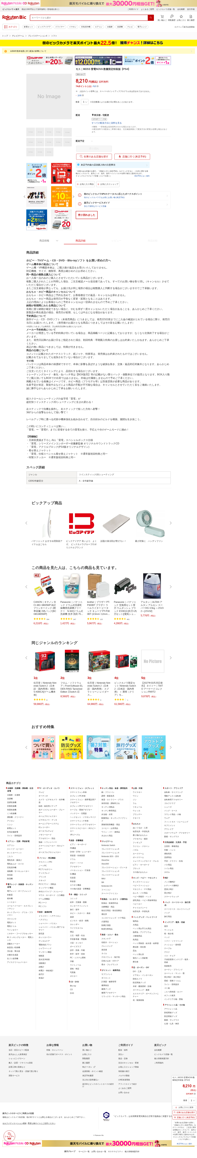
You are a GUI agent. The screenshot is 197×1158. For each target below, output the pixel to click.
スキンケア (106, 939)
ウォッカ (136, 811)
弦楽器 (73, 878)
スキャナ (42, 880)
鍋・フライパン (107, 792)
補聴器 (41, 956)
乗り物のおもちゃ (140, 835)
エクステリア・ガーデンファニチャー (146, 995)
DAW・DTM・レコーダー (80, 852)
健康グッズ (106, 989)
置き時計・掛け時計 (172, 977)
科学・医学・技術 (77, 954)
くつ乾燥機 (11, 813)
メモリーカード (45, 835)
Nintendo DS (106, 886)
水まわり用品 (107, 836)
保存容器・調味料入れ (110, 803)
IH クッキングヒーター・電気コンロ (20, 938)
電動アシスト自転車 (172, 796)
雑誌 (72, 932)
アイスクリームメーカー (17, 962)
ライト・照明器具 (14, 836)
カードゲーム (138, 854)
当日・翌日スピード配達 (19, 1050)
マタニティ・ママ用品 (142, 889)
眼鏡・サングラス (171, 837)
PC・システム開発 (78, 958)
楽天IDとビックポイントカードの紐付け (98, 1085)
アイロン (10, 821)
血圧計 (41, 974)
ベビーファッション (141, 885)
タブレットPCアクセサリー (81, 806)
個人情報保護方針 (161, 1058)
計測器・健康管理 (108, 982)
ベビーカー (137, 904)
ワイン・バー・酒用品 (110, 832)
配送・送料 (123, 1050)
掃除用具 (168, 854)
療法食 (135, 962)
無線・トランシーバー (48, 842)
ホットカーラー (45, 937)
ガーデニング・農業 (141, 990)
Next (173, 60)
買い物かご (87, 1050)
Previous (23, 60)
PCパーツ (43, 903)
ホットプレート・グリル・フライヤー (20, 913)
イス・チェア (169, 956)
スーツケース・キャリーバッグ (177, 909)
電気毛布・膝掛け (14, 860)
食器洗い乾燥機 (13, 947)
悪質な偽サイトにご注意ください (41, 1123)
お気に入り (87, 1054)
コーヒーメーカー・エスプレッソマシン (20, 907)
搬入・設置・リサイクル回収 (21, 1063)
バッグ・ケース (170, 811)
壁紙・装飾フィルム (172, 981)
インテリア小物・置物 (173, 999)
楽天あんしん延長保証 (18, 1054)
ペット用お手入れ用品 (142, 928)
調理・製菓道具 (107, 796)
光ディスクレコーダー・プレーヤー (51, 811)
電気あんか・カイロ (15, 864)
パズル (135, 850)
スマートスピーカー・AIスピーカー (51, 847)
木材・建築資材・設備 (142, 986)
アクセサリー (75, 867)
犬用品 (135, 925)
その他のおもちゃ (140, 872)
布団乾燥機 (11, 810)
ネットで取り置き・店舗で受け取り (23, 1071)
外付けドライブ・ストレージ (51, 891)
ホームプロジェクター (48, 816)
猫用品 (135, 921)
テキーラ (136, 818)
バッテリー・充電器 (78, 813)
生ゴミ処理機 (12, 958)
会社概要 (181, 9)
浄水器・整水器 (13, 951)
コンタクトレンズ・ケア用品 (113, 918)
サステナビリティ (115, 1151)
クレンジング (107, 946)
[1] (84, 102)
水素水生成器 (12, 955)
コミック (73, 898)
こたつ (10, 856)
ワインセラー (12, 930)
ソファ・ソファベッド (173, 941)
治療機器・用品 (107, 907)
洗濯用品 (168, 857)
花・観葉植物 (138, 1000)
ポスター (73, 976)
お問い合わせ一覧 (98, 1151)
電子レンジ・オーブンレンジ (19, 891)
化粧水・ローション (109, 942)
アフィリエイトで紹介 (127, 1084)
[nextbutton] (170, 523)
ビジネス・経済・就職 (79, 921)
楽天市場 (191, 9)
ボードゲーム (138, 857)
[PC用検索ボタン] (151, 18)
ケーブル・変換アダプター (81, 810)
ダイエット (106, 978)
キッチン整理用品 (108, 811)
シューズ (168, 807)
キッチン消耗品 (107, 807)
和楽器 (73, 881)
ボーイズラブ (75, 946)
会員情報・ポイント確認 (92, 1071)
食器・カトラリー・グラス (112, 800)
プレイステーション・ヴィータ (114, 867)
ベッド (167, 937)
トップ (5, 36)
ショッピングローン (17, 1058)
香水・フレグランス (109, 964)
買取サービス (14, 1076)
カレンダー (74, 924)
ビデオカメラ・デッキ (48, 820)
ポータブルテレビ (46, 831)
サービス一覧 (84, 1151)
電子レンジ (142, 27)
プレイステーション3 (110, 871)
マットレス (168, 930)
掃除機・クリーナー (15, 817)
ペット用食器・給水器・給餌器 (146, 943)
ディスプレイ (44, 873)
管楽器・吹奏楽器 (77, 855)
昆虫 (135, 951)
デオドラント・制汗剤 (110, 957)
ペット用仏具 (138, 954)
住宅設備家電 (12, 832)
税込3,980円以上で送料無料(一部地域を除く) (40, 9)
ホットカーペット (14, 853)
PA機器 (73, 848)
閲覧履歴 (86, 1058)
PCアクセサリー (45, 869)
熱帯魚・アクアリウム (142, 932)
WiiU (103, 879)
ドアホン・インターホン (143, 975)
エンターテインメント (79, 906)
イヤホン (72, 27)
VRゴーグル (75, 835)
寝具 (166, 926)
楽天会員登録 (189, 27)
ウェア (167, 818)
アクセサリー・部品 (47, 838)
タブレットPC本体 (78, 796)
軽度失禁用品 (107, 929)
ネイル (104, 953)
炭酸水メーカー (13, 944)
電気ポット (11, 922)
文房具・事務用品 (171, 846)
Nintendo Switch (108, 845)
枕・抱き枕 (168, 934)
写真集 (73, 972)
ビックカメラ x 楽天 (10, 9)
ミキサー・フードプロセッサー (20, 934)
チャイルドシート (140, 908)
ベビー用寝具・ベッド (142, 897)
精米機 (10, 898)
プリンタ (42, 877)
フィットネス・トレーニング (176, 822)
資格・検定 (74, 969)
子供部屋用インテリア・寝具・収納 (177, 960)
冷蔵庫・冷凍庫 (13, 795)
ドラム (73, 859)
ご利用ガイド (133, 9)
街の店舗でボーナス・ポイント (59, 1054)
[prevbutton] (27, 523)
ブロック (136, 868)
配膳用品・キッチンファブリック (114, 819)
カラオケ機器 (75, 885)
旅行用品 (168, 916)
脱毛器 (41, 934)
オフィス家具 (169, 995)
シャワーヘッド (45, 948)
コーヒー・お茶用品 (109, 828)
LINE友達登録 (124, 1080)
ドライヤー (59, 27)
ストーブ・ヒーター (15, 849)
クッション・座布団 (172, 945)
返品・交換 (123, 1058)
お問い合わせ (123, 1092)
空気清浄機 (85, 27)
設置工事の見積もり (17, 1067)
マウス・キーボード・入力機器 (51, 895)
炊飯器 (10, 895)
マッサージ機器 (45, 952)
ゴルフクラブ (169, 803)
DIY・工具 (137, 971)
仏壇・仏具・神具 (171, 1024)
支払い (121, 1054)
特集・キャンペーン (54, 1050)
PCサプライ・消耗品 (47, 884)
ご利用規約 (158, 1063)
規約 (148, 176)
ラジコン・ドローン (141, 846)
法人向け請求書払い (90, 1080)
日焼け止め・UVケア (110, 961)
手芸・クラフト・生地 (173, 861)
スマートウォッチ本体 (79, 821)
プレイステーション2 (110, 875)
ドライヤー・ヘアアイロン (50, 916)
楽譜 (72, 917)
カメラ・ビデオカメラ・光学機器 (51, 801)
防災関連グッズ (139, 983)
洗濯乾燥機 (11, 802)
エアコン (98, 27)
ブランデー (137, 814)
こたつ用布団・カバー (173, 992)
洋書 (72, 961)
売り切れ (94, 148)
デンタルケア (44, 941)
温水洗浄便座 (44, 959)
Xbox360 (105, 864)
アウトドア (168, 829)
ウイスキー (137, 792)
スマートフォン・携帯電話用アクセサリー (83, 801)
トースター (11, 902)
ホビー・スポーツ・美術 (80, 913)
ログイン (178, 27)
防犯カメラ (137, 979)
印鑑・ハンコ (169, 850)
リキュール (137, 807)
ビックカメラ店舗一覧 (165, 9)
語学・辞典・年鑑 (77, 950)
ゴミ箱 (167, 988)
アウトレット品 (170, 1009)
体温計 (41, 978)
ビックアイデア (44, 27)
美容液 (104, 950)
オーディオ (43, 796)
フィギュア (137, 843)
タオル (167, 872)
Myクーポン (87, 1067)
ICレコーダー (44, 827)
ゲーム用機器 (44, 899)
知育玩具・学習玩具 (141, 831)
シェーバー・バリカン (48, 923)
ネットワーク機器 (46, 888)
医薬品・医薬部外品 (109, 903)
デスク (167, 952)
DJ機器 (73, 874)
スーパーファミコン (109, 893)
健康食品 (105, 985)
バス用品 (168, 865)
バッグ (167, 913)
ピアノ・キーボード (78, 844)
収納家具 (168, 966)
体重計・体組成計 (46, 970)
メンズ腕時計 (169, 882)
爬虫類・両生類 (139, 947)
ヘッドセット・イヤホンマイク (83, 817)
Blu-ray (73, 986)
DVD (72, 993)
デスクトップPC (45, 862)
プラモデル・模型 (140, 839)
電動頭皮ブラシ (45, 945)
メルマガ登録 (123, 1076)
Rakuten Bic (14, 17)
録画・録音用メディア (48, 806)
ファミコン (106, 890)
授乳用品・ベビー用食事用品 (145, 900)
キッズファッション (141, 882)
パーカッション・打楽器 (80, 870)
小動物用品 (137, 936)
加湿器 (10, 875)
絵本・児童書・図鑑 (78, 902)
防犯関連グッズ (170, 1013)
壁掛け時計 (168, 889)
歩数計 (41, 967)
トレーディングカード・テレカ (146, 861)
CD (71, 989)
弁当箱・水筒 (107, 814)
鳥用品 (135, 940)
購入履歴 (86, 1063)
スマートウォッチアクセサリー (83, 824)
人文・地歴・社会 (77, 935)
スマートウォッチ (171, 897)
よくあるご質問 (147, 9)
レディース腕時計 (171, 885)
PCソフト (43, 906)
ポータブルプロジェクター (50, 852)
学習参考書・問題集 (78, 939)
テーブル (168, 948)
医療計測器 (106, 925)
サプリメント (107, 974)
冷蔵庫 (110, 27)
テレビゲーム (18, 36)
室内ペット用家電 (140, 958)
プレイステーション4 (37, 36)
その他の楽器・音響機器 (80, 889)
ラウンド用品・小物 (172, 814)
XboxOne (105, 860)
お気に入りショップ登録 (128, 1067)
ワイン (135, 796)
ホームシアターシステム (49, 824)
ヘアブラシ (43, 920)
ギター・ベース (76, 863)
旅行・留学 (74, 910)
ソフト (54, 36)
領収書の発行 (123, 1071)
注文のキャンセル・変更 (128, 1063)
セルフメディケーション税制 (14, 1123)
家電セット (28, 27)
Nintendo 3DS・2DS (110, 856)
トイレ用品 (168, 868)
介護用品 (105, 922)
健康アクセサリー (108, 993)
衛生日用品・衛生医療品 (111, 910)
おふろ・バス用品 (140, 893)
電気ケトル (11, 926)
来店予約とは (139, 176)
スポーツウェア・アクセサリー (177, 833)
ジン (135, 800)
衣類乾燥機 (11, 806)
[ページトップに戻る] (192, 777)
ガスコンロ (11, 919)
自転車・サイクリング (173, 792)
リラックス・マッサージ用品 (113, 996)
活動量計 (42, 963)
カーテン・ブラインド (173, 970)
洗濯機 (120, 27)
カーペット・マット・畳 (174, 973)
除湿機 (10, 879)
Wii (102, 882)
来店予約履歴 (87, 1076)
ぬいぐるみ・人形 (140, 828)
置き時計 (168, 893)
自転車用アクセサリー (173, 800)
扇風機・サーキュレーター (18, 871)
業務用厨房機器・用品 (110, 824)
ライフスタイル (76, 928)
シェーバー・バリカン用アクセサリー (51, 928)
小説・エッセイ (76, 943)
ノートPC (43, 866)
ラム (135, 803)
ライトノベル (75, 965)
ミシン (10, 824)
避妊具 (104, 914)
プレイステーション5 (110, 849)
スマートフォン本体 (78, 792)
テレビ (130, 27)
